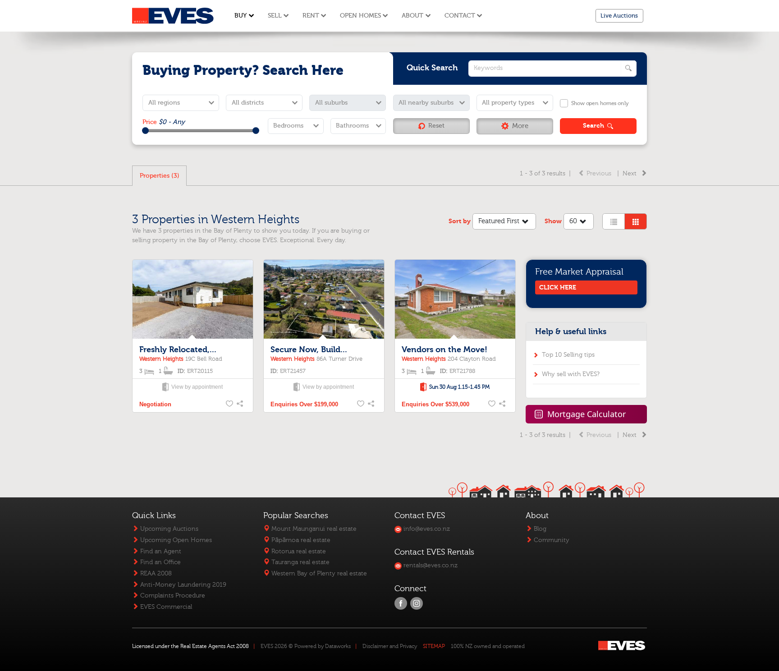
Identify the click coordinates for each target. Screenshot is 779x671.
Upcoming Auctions (168, 529)
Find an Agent (159, 551)
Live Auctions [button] (619, 15)
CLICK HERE (557, 287)
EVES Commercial (165, 607)
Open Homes (360, 15)
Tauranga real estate (300, 562)
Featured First (498, 221)
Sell (275, 15)
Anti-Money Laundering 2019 (182, 584)
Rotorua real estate (298, 551)
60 (573, 221)
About (412, 15)
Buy (240, 15)
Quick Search (432, 68)
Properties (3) (159, 175)
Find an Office (159, 562)
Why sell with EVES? (571, 374)
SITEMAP (434, 646)
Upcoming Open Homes (175, 540)
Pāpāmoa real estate (300, 540)
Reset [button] (436, 125)
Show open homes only (599, 103)
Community (550, 540)
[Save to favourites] (230, 404)
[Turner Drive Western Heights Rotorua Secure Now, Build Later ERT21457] (324, 300)
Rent (310, 15)
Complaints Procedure (171, 595)
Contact (459, 15)
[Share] (240, 404)
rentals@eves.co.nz (430, 565)
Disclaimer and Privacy (389, 646)
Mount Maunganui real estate (313, 529)
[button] (515, 126)
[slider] (145, 130)
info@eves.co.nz (426, 529)
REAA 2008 (155, 573)
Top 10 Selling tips (568, 354)
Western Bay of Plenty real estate (318, 573)
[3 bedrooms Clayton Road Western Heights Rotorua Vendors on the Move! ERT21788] (455, 300)
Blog (539, 529)
